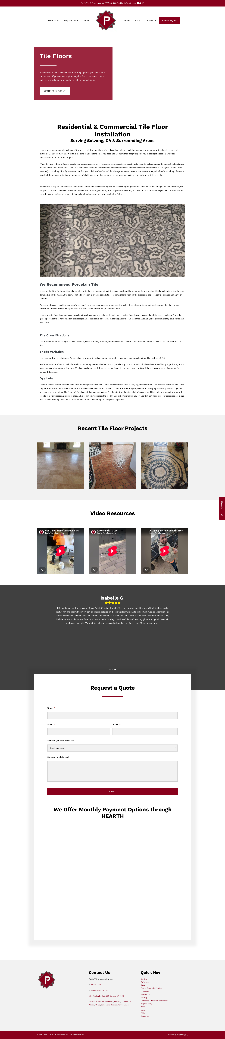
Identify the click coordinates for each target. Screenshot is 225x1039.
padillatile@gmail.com (126, 3)
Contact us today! (222, 508)
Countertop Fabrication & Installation (154, 1001)
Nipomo (114, 1005)
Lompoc (124, 1002)
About (86, 20)
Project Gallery (71, 20)
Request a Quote (169, 20)
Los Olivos (109, 1002)
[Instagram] (143, 3)
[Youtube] (140, 3)
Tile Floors (145, 991)
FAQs (137, 20)
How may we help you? (58, 757)
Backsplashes (145, 982)
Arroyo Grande (123, 1005)
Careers (126, 20)
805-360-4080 (111, 3)
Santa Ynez (93, 1002)
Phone (117, 724)
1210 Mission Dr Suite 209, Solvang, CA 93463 (106, 996)
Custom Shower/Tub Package (151, 988)
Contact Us (151, 20)
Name (51, 708)
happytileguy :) (182, 1035)
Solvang (101, 1002)
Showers (144, 985)
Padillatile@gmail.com (99, 990)
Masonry (144, 998)
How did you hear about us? (60, 740)
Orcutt (97, 1005)
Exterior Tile (145, 994)
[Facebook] (138, 3)
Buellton (117, 1002)
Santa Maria (105, 1005)
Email (51, 724)
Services (52, 20)
